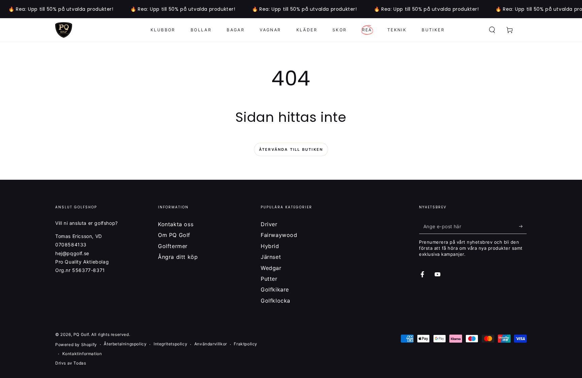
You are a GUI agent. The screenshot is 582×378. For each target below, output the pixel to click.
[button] (492, 30)
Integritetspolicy (170, 343)
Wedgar (271, 268)
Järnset (271, 256)
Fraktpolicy (245, 343)
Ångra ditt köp (178, 256)
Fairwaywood (279, 235)
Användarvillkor (210, 343)
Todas (79, 363)
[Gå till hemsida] (63, 30)
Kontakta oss (175, 224)
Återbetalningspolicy (125, 343)
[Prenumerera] (523, 226)
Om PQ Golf (174, 235)
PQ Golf (81, 334)
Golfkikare (275, 289)
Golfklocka (275, 300)
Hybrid (270, 246)
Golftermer (173, 246)
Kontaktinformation (82, 353)
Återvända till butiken (291, 149)
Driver (269, 224)
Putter (269, 278)
